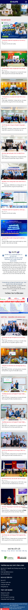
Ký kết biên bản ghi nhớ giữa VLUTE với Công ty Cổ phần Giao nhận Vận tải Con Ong (14, 337)
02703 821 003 (6, 574)
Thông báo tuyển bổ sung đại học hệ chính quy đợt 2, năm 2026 (14, 40)
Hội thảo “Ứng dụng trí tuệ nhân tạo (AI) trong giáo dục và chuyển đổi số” (14, 507)
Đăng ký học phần (5, 593)
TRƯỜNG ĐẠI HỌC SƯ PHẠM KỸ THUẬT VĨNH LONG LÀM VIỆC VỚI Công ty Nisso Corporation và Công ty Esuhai (14, 394)
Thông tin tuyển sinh (6, 582)
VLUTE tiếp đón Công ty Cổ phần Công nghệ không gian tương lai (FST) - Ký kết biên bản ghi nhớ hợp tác (14, 125)
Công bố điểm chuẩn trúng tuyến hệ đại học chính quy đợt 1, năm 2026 (14, 238)
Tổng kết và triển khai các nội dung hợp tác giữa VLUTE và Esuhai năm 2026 (14, 365)
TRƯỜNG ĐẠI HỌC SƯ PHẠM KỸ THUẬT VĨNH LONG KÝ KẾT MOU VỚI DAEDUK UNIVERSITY (14, 422)
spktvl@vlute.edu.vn (8, 572)
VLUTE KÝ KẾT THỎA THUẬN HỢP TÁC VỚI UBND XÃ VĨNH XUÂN (14, 68)
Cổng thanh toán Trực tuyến (7, 599)
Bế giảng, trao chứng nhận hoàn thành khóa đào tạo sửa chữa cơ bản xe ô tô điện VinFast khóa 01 (14, 181)
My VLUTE (3, 580)
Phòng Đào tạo (4, 586)
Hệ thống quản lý (5, 595)
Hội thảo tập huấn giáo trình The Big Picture (13, 153)
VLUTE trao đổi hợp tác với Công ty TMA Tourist (14, 450)
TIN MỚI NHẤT (6, 20)
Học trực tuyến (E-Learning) (7, 597)
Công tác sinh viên (5, 584)
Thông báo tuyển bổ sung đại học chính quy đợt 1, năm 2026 (14, 209)
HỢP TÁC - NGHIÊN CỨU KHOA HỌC (13, 317)
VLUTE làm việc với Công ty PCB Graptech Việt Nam (14, 535)
